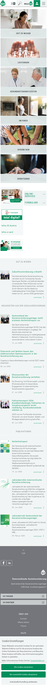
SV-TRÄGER (8, 596)
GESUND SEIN (23, 150)
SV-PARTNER (8, 602)
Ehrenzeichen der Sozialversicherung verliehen (26, 376)
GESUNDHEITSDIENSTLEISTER (23, 91)
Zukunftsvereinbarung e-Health (27, 272)
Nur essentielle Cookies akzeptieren (23, 674)
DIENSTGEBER (23, 179)
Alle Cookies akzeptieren (23, 667)
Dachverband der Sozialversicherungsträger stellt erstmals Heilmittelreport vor (27, 318)
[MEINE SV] (28, 3)
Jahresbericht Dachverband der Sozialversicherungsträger (27, 517)
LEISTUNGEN (23, 62)
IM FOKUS (23, 121)
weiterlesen (38, 297)
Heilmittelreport (20, 441)
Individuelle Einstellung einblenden (23, 682)
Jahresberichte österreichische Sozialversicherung (27, 481)
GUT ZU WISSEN (23, 33)
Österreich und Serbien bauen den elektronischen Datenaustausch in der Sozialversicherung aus (19, 353)
